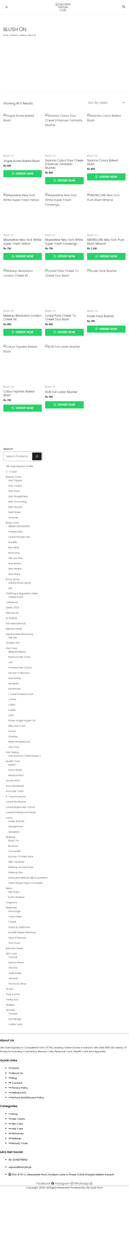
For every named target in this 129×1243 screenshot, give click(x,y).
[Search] (37, 456)
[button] (123, 7)
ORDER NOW (24, 173)
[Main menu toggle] (6, 7)
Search (8, 449)
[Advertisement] (64, 62)
